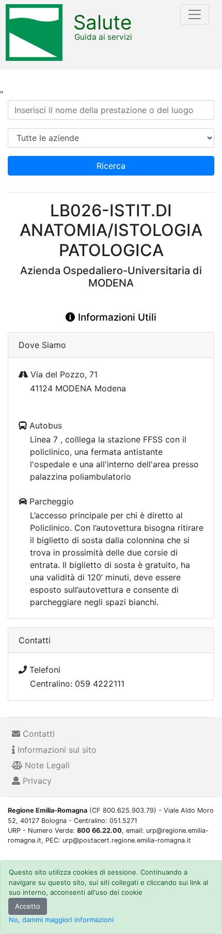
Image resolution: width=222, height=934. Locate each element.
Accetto (27, 906)
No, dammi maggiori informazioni (61, 919)
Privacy (36, 780)
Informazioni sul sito (56, 750)
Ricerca (111, 166)
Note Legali (46, 765)
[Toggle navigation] (194, 14)
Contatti (37, 734)
